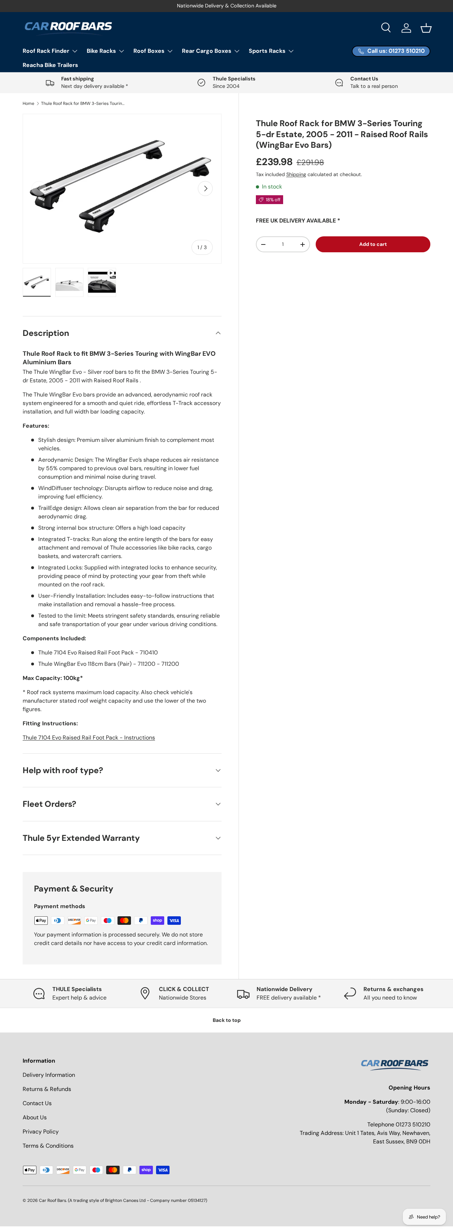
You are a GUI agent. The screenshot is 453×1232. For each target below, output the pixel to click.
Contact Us (37, 1103)
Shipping (296, 174)
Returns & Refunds (47, 1089)
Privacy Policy (41, 1131)
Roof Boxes (149, 51)
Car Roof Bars (52, 1200)
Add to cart (373, 244)
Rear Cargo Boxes (206, 51)
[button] (426, 28)
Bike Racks (101, 51)
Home (28, 103)
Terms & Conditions (48, 1145)
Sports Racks (267, 51)
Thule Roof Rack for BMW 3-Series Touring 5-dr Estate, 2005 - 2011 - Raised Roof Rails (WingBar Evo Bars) (83, 103)
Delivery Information (49, 1075)
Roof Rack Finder (46, 51)
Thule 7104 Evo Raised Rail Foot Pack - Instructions (89, 737)
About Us (35, 1117)
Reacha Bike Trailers (50, 65)
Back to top (227, 1020)
